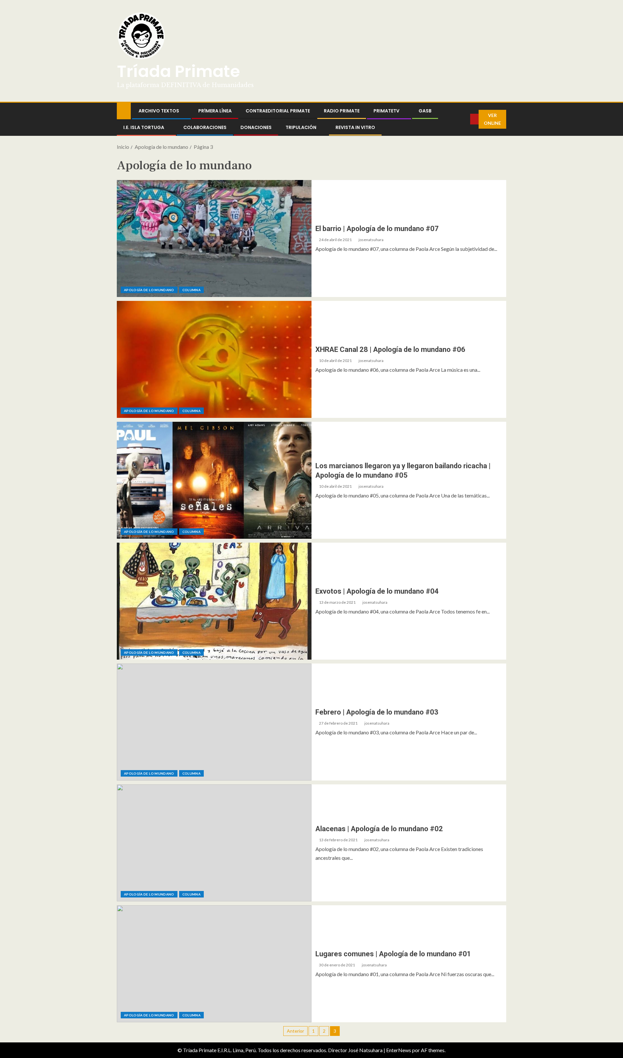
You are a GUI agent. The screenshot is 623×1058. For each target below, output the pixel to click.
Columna (191, 290)
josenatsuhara (371, 239)
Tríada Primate (178, 71)
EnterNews (398, 1050)
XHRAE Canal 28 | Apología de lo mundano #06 (390, 349)
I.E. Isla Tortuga (143, 127)
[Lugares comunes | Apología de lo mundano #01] (214, 963)
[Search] (465, 119)
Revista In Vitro (355, 127)
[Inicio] (124, 110)
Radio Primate (342, 111)
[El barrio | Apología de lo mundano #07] (214, 238)
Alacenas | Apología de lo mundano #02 (379, 829)
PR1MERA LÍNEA (215, 111)
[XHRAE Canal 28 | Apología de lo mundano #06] (214, 359)
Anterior (295, 1031)
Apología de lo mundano (149, 290)
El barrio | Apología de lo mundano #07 (377, 229)
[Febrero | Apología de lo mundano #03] (214, 722)
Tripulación (301, 127)
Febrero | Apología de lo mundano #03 (376, 712)
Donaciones (256, 127)
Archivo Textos (159, 111)
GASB (425, 111)
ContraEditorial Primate (278, 111)
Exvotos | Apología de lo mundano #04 (377, 591)
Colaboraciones (204, 127)
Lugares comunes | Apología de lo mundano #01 (393, 954)
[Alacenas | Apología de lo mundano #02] (214, 842)
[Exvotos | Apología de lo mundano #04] (214, 601)
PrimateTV (386, 111)
